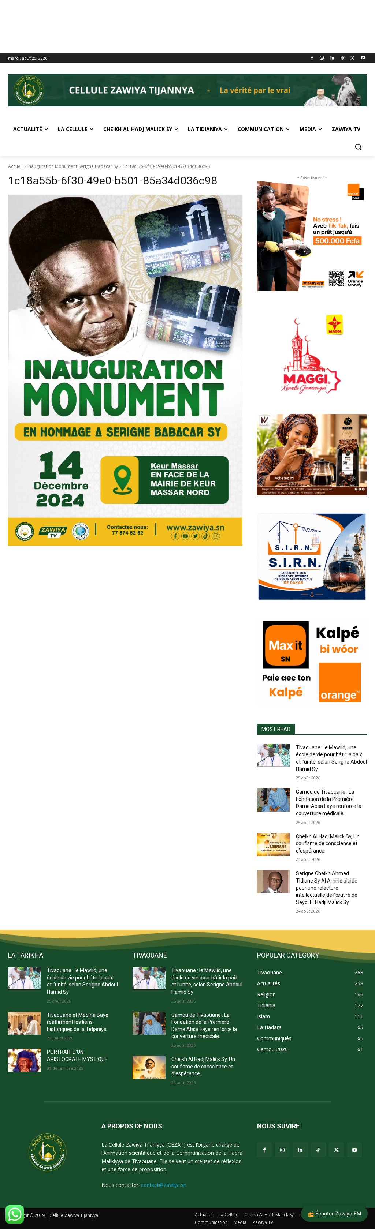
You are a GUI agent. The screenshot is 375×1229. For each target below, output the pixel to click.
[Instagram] (322, 58)
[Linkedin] (332, 58)
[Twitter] (352, 58)
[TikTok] (342, 58)
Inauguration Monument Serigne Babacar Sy (72, 166)
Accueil (15, 166)
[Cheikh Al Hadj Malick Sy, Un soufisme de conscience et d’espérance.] (273, 844)
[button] (358, 147)
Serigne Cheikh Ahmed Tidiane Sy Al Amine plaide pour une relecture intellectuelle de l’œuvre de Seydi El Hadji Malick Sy (326, 887)
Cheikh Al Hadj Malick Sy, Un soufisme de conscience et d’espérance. (328, 843)
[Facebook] (312, 58)
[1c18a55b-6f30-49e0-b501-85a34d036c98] (125, 370)
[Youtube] (363, 58)
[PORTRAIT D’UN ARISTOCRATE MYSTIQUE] (24, 1060)
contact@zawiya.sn (163, 1184)
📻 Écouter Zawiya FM (334, 1213)
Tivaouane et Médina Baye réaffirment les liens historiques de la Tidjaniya (77, 1022)
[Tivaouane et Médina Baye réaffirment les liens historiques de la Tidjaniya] (24, 1023)
